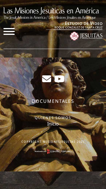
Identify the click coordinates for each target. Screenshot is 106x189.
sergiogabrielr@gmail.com (46, 79)
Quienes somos (53, 117)
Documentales (53, 101)
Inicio (53, 124)
